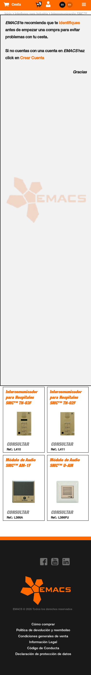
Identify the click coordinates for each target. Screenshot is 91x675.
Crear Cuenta (32, 58)
